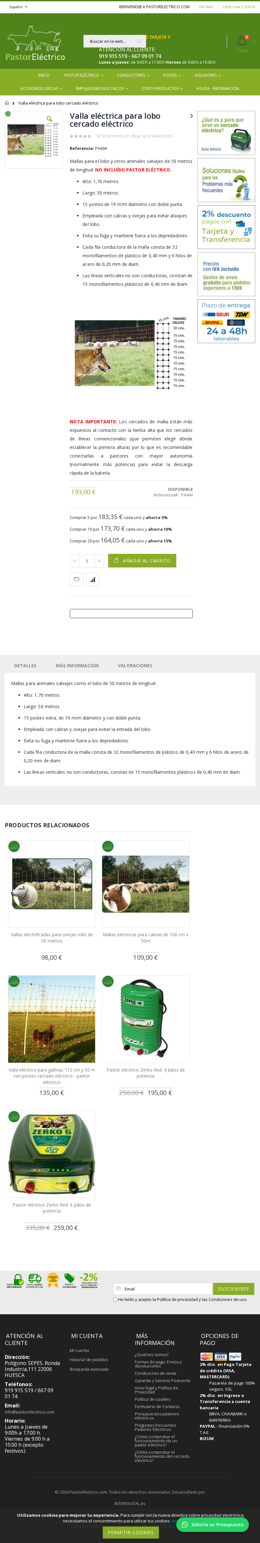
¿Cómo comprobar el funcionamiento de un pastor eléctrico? (156, 1441)
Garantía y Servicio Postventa (162, 1380)
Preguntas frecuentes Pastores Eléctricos (155, 1427)
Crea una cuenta (239, 6)
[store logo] (35, 41)
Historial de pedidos (89, 1359)
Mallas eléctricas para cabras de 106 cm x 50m (145, 938)
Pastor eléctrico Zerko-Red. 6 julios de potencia (52, 1208)
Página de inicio (7, 106)
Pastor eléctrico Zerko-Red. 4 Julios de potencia (146, 1073)
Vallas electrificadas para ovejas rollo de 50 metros (52, 938)
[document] (131, 1525)
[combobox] (114, 41)
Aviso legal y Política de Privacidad (156, 1390)
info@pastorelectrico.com (30, 1412)
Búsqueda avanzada (89, 1369)
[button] (49, 124)
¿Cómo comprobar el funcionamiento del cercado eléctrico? (162, 1456)
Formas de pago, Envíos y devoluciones (158, 1364)
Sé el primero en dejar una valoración (134, 136)
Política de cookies (152, 1399)
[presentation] (25, 665)
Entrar (206, 6)
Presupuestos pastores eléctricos (157, 1416)
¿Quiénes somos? (151, 1354)
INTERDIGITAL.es (130, 1503)
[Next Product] (192, 115)
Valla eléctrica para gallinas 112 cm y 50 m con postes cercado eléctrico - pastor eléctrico (52, 1076)
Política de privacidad (177, 1299)
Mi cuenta (79, 1350)
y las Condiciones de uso (223, 1299)
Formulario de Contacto (157, 1406)
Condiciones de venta (155, 1373)
